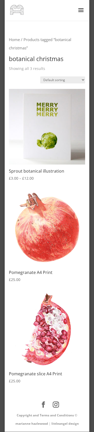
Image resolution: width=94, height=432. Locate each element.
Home (14, 39)
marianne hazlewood (31, 423)
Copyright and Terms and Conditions (45, 415)
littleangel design (65, 423)
